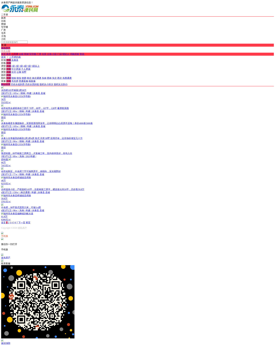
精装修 (32, 81)
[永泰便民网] (20, 12)
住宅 (13, 72)
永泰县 (14, 60)
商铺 (26, 54)
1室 (13, 66)
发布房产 (5, 48)
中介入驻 (5, 51)
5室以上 (36, 66)
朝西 (24, 78)
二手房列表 (15, 57)
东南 (44, 78)
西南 (49, 78)
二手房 (14, 54)
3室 (21, 66)
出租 (21, 54)
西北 (59, 78)
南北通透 (36, 78)
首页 (3, 54)
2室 (17, 66)
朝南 (13, 78)
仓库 (44, 54)
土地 (49, 54)
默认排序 (5, 84)
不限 (8, 60)
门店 (59, 54)
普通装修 (23, 81)
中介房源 (16, 69)
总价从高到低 (32, 84)
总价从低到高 (18, 84)
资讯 (82, 54)
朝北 (29, 78)
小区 (54, 54)
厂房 (39, 54)
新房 (8, 54)
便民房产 (22, 228)
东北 (54, 78)
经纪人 (65, 54)
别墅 (24, 72)
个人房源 (25, 69)
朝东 (19, 78)
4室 (25, 66)
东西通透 (67, 78)
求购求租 (74, 54)
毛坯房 (14, 81)
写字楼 (32, 54)
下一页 (21, 222)
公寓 (19, 72)
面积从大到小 (61, 84)
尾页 (28, 222)
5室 (29, 66)
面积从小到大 (46, 84)
